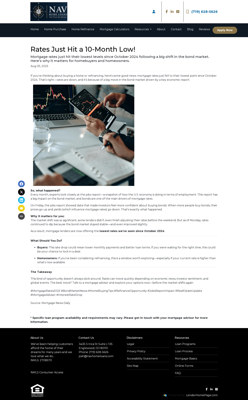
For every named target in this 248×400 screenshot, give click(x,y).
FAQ (178, 373)
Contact (176, 29)
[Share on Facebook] (21, 183)
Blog (190, 29)
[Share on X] (21, 192)
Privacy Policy (136, 351)
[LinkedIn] (172, 11)
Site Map (133, 365)
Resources (142, 29)
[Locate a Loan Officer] (153, 11)
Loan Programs (185, 344)
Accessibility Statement (142, 358)
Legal (130, 344)
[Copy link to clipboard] (21, 216)
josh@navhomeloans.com (96, 356)
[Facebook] (167, 11)
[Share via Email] (21, 208)
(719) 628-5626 (204, 12)
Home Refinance (83, 29)
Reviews (204, 29)
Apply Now (225, 30)
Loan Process (184, 351)
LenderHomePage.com (202, 395)
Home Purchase (55, 29)
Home (35, 29)
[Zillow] (177, 11)
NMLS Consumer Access (47, 372)
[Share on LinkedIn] (21, 200)
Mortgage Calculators (114, 29)
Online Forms (184, 365)
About (161, 29)
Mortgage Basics (186, 358)
